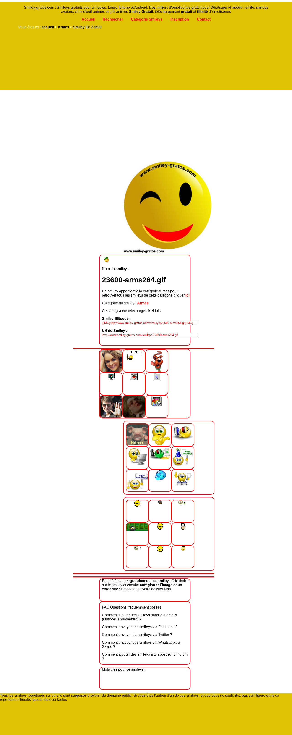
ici (187, 295)
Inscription (179, 19)
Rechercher (113, 19)
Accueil (88, 19)
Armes (63, 27)
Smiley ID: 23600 (87, 27)
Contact (204, 19)
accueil (48, 27)
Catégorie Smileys (146, 19)
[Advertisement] (145, 124)
